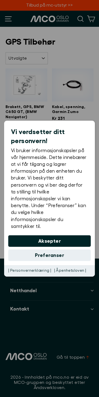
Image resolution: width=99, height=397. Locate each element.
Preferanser (49, 255)
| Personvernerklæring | (29, 271)
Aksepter (49, 241)
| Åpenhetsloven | (70, 271)
